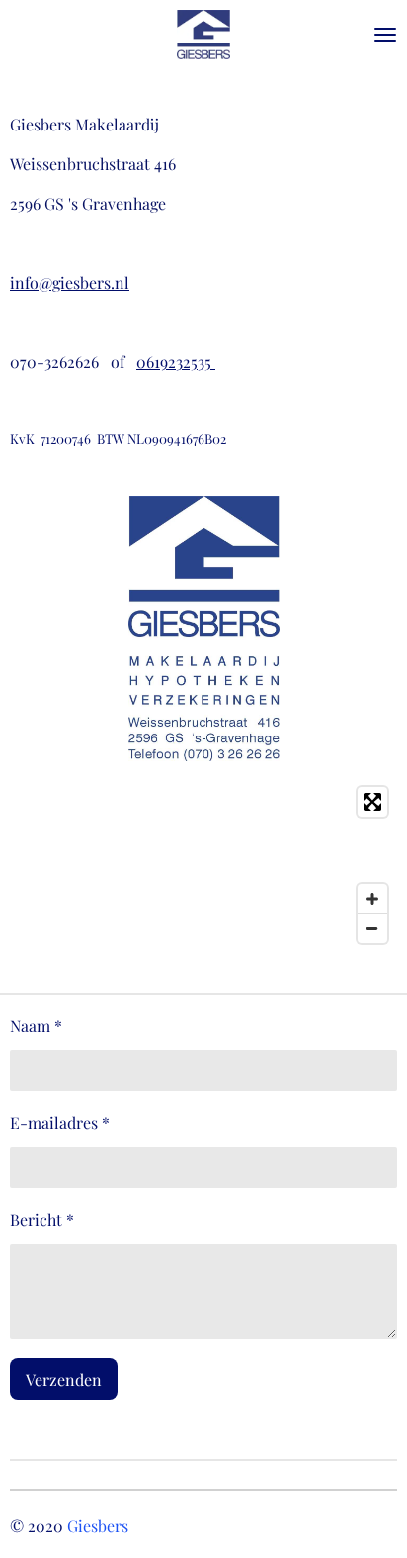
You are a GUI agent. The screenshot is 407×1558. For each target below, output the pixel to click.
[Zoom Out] (372, 928)
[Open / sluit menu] (385, 34)
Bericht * (42, 1219)
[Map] (203, 865)
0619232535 (175, 361)
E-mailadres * (60, 1122)
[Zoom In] (372, 898)
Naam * (36, 1025)
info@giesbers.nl (69, 282)
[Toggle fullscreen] (372, 802)
